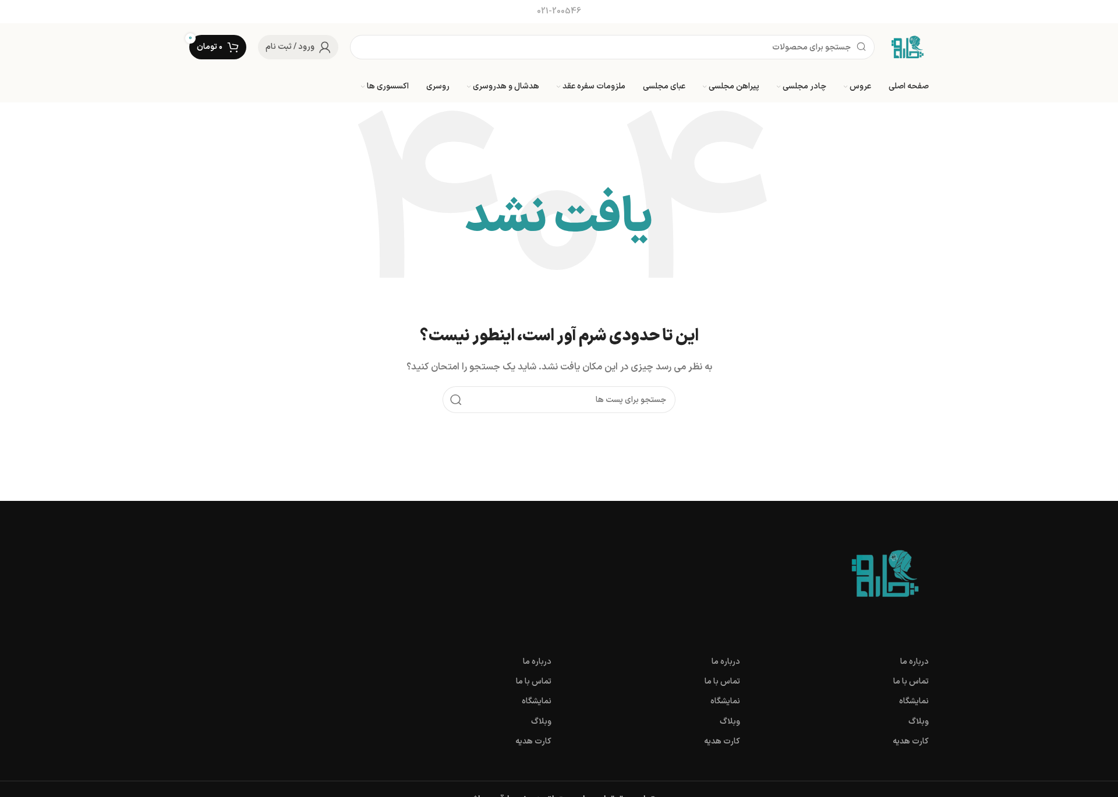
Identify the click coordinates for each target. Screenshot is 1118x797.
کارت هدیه (911, 741)
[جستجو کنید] (456, 399)
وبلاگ (918, 722)
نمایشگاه (914, 701)
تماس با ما (911, 681)
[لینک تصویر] (885, 573)
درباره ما (914, 662)
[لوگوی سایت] (907, 47)
